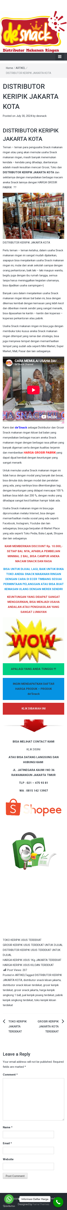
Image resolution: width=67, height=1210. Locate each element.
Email (7, 1143)
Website (8, 1159)
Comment (10, 1074)
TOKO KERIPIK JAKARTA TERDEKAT (17, 1026)
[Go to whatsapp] (9, 1199)
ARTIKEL (20, 67)
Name (7, 1127)
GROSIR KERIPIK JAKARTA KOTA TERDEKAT (48, 1026)
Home (9, 67)
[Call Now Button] (58, 1202)
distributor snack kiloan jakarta (42, 980)
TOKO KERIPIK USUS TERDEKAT (22, 940)
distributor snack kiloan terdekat (22, 985)
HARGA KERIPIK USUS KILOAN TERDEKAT (28, 965)
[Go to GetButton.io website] (9, 1206)
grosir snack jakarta (26, 990)
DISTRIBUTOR (12, 172)
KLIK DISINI (33, 749)
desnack (41, 116)
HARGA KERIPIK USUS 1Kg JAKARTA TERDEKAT (32, 960)
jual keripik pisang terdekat (38, 995)
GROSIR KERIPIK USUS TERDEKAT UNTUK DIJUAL (33, 945)
